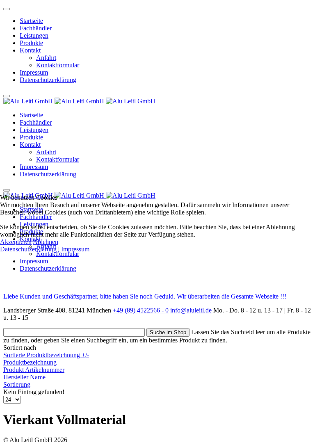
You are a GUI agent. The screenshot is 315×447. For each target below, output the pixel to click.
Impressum (75, 249)
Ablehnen (45, 241)
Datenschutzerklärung (28, 249)
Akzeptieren (16, 241)
